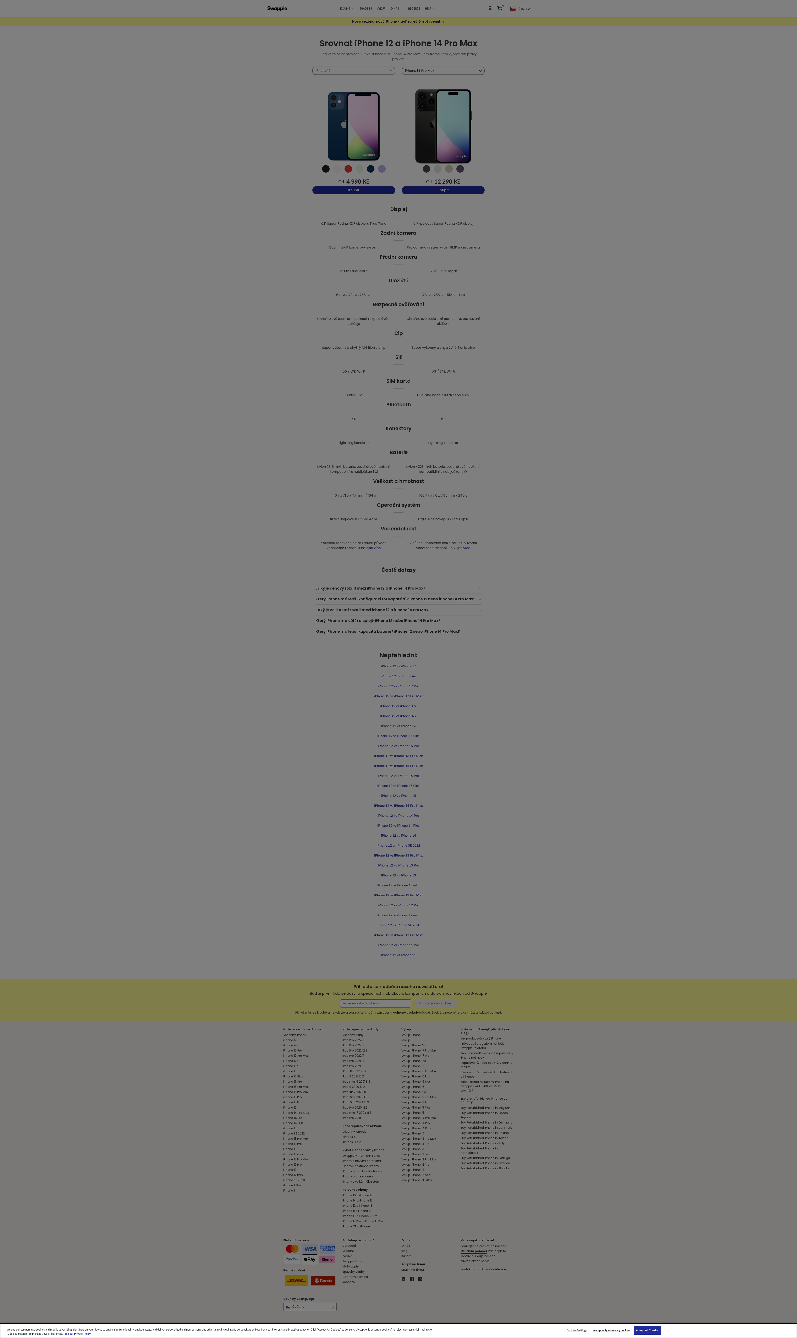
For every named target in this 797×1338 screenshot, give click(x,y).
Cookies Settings (577, 1330)
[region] (398, 1330)
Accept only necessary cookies (611, 1330)
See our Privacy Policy (78, 1334)
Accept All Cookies (647, 1330)
